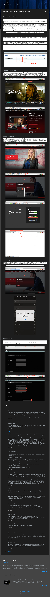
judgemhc (10, 531)
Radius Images (28, 593)
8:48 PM (10, 539)
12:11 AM (10, 500)
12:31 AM (10, 548)
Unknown (10, 431)
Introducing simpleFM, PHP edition (12, 560)
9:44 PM (10, 428)
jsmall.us (7, 3)
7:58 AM (10, 527)
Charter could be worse (9, 575)
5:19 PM (10, 520)
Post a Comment (8, 551)
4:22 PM (10, 485)
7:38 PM (10, 510)
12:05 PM (10, 447)
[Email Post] (6, 406)
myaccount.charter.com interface (8, 49)
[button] (46, 12)
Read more (44, 571)
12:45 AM (10, 420)
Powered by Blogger (26, 591)
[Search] (48, 3)
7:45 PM (10, 469)
